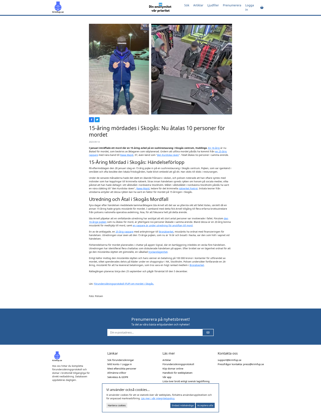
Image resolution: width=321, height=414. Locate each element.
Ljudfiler (213, 5)
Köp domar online (173, 368)
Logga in (249, 7)
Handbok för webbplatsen (177, 372)
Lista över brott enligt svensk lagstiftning (186, 381)
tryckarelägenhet (158, 251)
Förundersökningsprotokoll (178, 364)
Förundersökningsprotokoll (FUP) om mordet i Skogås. (124, 283)
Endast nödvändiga (183, 405)
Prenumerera (232, 5)
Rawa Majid (126, 155)
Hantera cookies (117, 405)
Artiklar (198, 5)
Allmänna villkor (116, 372)
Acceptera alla (205, 405)
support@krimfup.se (229, 360)
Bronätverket (166, 231)
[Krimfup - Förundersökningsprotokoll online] (97, 7)
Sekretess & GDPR (117, 377)
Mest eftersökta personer (121, 368)
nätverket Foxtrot (188, 188)
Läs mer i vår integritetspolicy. (158, 398)
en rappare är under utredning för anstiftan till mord (163, 225)
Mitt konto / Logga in (119, 364)
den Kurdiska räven (168, 155)
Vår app (167, 377)
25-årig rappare (124, 231)
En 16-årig (214, 147)
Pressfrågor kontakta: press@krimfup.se (241, 364)
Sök (186, 5)
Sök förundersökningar (120, 360)
